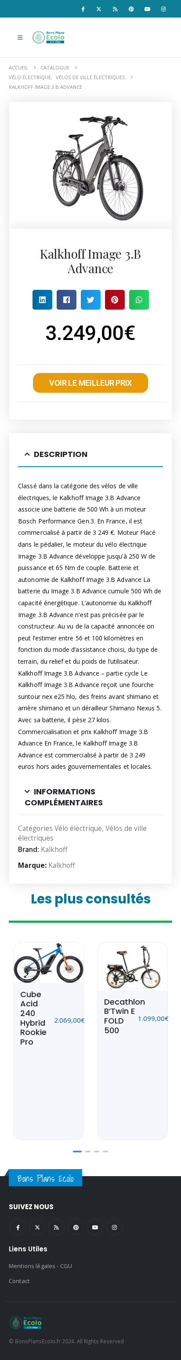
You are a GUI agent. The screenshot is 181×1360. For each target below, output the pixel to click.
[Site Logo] (49, 37)
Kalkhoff (54, 849)
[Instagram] (163, 9)
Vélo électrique (78, 828)
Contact (19, 1281)
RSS (56, 1227)
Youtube (95, 1227)
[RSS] (115, 9)
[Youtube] (147, 9)
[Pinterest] (131, 9)
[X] (99, 9)
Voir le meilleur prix (90, 383)
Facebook (18, 1227)
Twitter (37, 1227)
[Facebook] (82, 9)
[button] (20, 37)
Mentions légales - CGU (40, 1266)
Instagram (114, 1227)
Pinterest (76, 1227)
